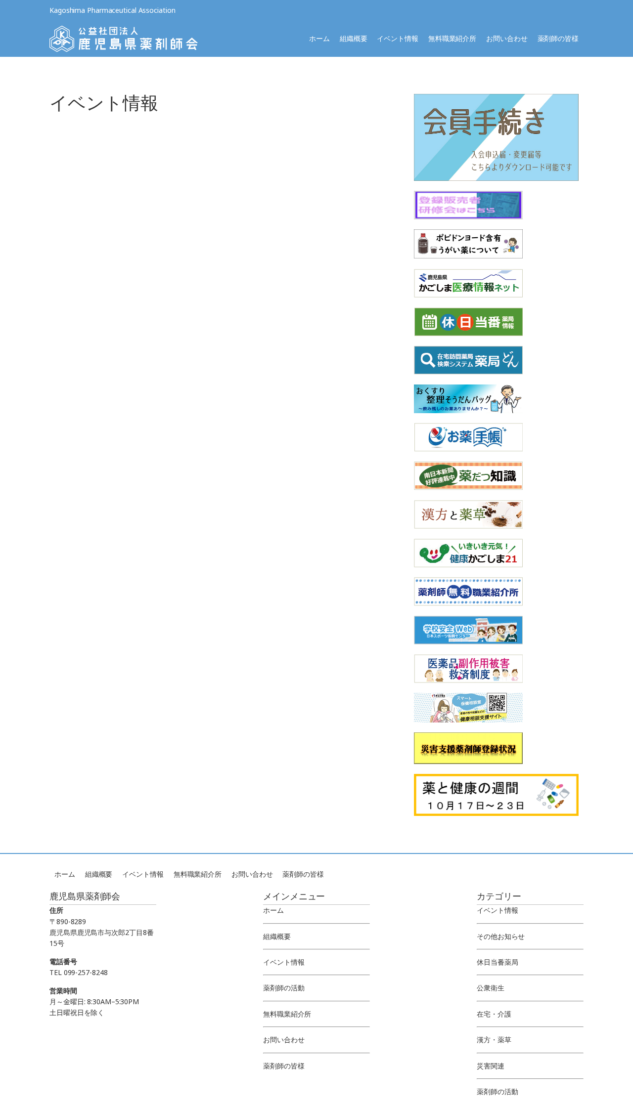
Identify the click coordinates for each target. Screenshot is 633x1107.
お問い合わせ (506, 38)
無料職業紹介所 (452, 38)
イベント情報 (397, 38)
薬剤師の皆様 (558, 38)
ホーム (319, 38)
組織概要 (353, 38)
